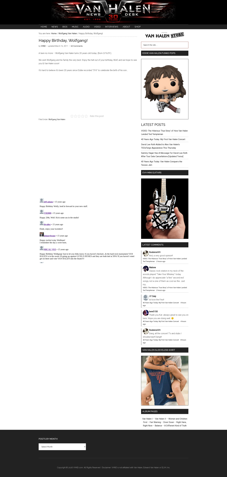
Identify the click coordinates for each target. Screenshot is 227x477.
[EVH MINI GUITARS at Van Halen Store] (164, 238)
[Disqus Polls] (88, 161)
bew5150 (153, 311)
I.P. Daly (152, 296)
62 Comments (77, 46)
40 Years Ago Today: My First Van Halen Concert (163, 139)
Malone (152, 267)
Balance (158, 425)
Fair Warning (155, 422)
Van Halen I (147, 419)
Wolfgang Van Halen (56, 119)
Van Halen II (160, 419)
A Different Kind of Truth (175, 425)
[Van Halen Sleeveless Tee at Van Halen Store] (164, 404)
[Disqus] (88, 230)
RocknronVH (154, 252)
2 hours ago (160, 261)
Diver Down (168, 422)
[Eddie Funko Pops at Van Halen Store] (164, 118)
